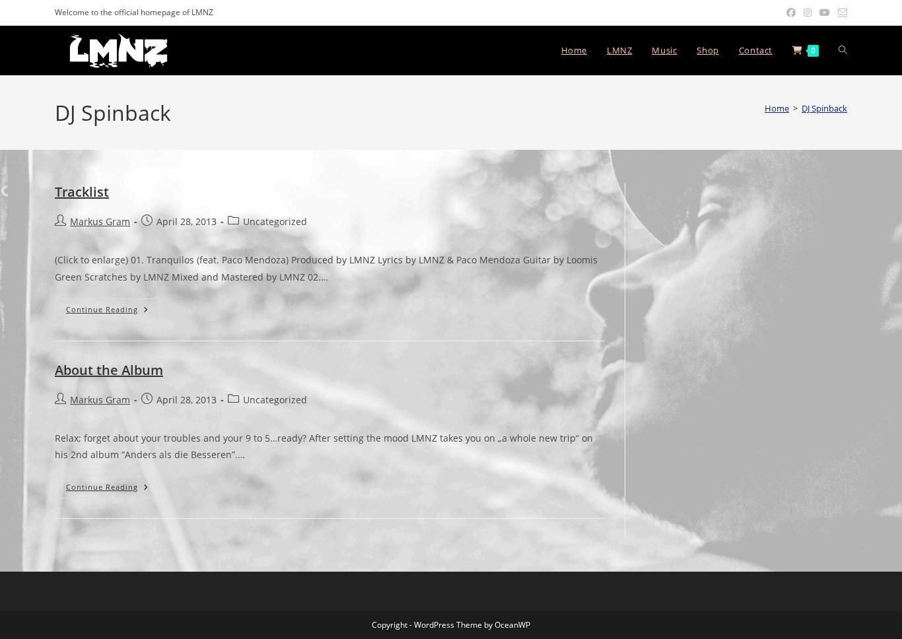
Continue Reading (113, 309)
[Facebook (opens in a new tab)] (791, 12)
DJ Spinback (824, 108)
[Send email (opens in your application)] (840, 12)
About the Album (109, 370)
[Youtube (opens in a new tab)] (824, 12)
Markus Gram (100, 221)
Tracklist (82, 192)
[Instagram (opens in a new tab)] (807, 12)
